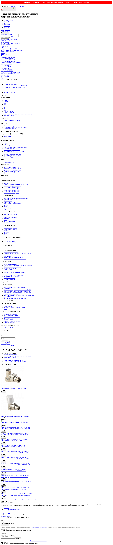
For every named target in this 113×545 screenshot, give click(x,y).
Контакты (6, 27)
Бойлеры (6, 143)
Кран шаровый (8, 201)
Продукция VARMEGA (7, 71)
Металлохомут (4, 55)
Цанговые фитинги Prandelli (11, 172)
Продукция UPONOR (6, 69)
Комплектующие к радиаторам (12, 317)
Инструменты (4, 46)
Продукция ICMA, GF (6, 64)
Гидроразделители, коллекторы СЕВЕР (11, 43)
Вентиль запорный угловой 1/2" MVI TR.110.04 (13, 388)
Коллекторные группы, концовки (12, 267)
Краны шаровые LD (9, 112)
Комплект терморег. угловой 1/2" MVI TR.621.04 (13, 471)
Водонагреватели (5, 40)
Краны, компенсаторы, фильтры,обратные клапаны (17, 215)
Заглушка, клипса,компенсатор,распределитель (16, 198)
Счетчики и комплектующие (11, 193)
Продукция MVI (5, 65)
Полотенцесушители (9, 241)
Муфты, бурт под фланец (10, 217)
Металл (3, 53)
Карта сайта (7, 510)
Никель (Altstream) (8, 327)
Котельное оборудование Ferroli (12, 150)
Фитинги (6, 137)
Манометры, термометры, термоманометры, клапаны (18, 114)
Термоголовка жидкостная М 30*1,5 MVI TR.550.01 (14, 434)
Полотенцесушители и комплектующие (11, 62)
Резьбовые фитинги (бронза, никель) (10, 73)
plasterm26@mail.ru (5, 31)
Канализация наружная (10, 128)
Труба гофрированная (9, 207)
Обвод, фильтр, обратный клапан (12, 203)
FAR (5, 104)
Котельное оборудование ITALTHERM (14, 151)
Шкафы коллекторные (9, 278)
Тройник (6, 205)
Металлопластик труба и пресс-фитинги (14, 272)
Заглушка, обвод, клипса (10, 214)
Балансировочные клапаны (11, 252)
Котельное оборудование (7, 51)
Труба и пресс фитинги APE (11, 167)
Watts (5, 110)
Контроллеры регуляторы (10, 268)
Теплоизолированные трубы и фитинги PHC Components (19, 295)
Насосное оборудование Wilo (11, 191)
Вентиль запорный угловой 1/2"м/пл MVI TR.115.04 (14, 489)
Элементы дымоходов (9, 279)
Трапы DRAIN (7, 296)
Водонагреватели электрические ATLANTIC (15, 87)
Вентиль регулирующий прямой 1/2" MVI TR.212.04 (14, 452)
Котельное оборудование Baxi (11, 148)
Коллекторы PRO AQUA (10, 199)
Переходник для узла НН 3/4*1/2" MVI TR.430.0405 (14, 477)
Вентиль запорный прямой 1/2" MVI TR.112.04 (13, 440)
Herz (5, 105)
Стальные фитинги (9, 162)
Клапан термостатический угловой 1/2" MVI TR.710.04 (15, 483)
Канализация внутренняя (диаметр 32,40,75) (15, 127)
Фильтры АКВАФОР (9, 92)
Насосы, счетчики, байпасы (8, 57)
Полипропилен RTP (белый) (8, 60)
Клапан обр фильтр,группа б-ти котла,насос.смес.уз (17, 253)
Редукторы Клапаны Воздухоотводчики (14, 307)
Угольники (6, 222)
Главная (3, 345)
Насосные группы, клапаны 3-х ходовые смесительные (18, 273)
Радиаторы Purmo (8, 319)
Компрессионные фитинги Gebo (9, 48)
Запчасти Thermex (8, 145)
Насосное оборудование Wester (12, 190)
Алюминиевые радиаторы (10, 314)
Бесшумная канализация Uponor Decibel (14, 287)
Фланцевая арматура (9, 115)
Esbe (5, 103)
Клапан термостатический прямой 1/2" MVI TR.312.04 (15, 422)
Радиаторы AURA (8, 318)
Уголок (5, 209)
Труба (5, 206)
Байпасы (6, 183)
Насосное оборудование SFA (11, 188)
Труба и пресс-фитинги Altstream (12, 168)
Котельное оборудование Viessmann (13, 157)
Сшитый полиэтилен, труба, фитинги (14, 275)
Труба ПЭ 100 (7, 136)
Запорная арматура (6, 44)
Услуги (5, 23)
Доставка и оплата (8, 20)
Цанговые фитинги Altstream (11, 171)
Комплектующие (8, 240)
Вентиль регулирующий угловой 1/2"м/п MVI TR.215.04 (15, 495)
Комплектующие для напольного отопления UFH (17, 291)
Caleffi (5, 100)
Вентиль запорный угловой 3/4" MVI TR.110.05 (13, 446)
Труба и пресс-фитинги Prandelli (12, 170)
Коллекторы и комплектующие (12, 304)
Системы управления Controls (11, 294)
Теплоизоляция (5, 76)
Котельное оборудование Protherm (13, 152)
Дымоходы (6, 144)
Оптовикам (7, 24)
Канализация (4, 47)
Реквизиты (6, 508)
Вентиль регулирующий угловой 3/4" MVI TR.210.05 (15, 458)
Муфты (6, 230)
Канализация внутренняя (10, 126)
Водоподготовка (5, 42)
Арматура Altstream (9, 111)
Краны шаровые (8, 269)
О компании (7, 26)
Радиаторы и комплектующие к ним (10, 72)
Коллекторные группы (10, 254)
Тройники (6, 218)
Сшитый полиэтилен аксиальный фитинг (15, 259)
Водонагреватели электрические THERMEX (15, 85)
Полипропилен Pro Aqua (7, 58)
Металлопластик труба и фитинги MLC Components (17, 292)
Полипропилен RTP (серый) (8, 61)
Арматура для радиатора (10, 264)
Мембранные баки (8, 271)
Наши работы (7, 21)
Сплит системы (5, 75)
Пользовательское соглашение (12, 509)
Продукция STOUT (6, 66)
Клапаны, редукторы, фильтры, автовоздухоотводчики (18, 265)
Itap (5, 107)
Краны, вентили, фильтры (10, 229)
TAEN (5, 178)
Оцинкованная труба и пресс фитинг (13, 257)
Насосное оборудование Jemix (11, 187)
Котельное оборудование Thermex (12, 154)
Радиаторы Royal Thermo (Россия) (12, 321)
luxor (5, 108)
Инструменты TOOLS (9, 288)
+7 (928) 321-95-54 (5, 30)
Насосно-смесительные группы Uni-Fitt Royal (16, 184)
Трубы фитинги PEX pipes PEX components (15, 298)
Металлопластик (5, 54)
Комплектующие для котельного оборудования (16, 147)
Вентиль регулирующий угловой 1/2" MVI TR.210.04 (15, 416)
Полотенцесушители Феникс (11, 242)
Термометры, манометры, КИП (12, 276)
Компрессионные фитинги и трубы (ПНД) (12, 50)
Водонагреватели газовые (10, 84)
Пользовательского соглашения (38, 527)
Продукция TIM (5, 68)
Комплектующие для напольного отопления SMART (17, 290)
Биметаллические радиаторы (11, 315)
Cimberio (6, 101)
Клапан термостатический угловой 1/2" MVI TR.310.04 (15, 428)
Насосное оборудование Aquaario (12, 186)
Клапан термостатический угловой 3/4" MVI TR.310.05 (15, 465)
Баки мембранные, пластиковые (9, 39)
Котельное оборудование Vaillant (12, 155)
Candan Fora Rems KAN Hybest (12, 120)
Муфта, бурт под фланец (10, 202)
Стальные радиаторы (9, 322)
